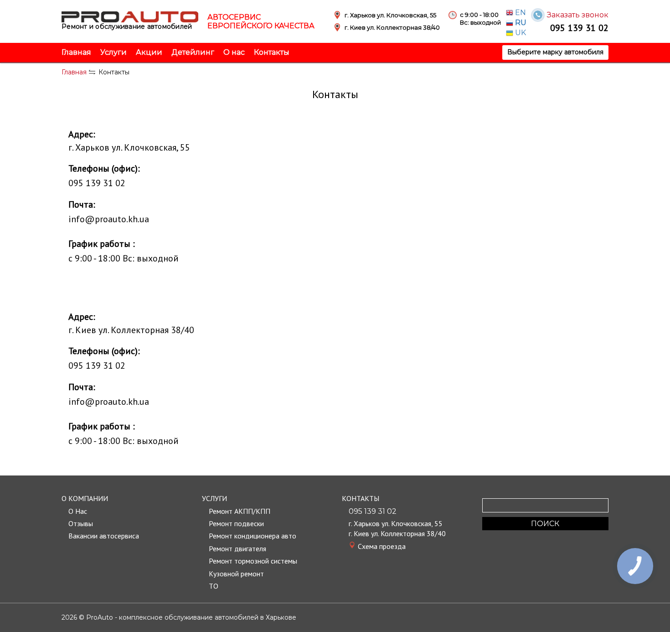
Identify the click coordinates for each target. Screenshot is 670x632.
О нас (234, 52)
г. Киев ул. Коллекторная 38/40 (397, 533)
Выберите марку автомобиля (555, 52)
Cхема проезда (382, 546)
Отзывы (80, 523)
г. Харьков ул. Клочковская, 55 (396, 523)
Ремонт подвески (236, 523)
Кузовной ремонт (236, 573)
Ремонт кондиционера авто (252, 535)
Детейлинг (192, 52)
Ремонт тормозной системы (253, 560)
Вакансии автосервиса (103, 535)
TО (213, 585)
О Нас (77, 511)
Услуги (113, 52)
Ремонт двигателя (237, 548)
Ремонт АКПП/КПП (239, 511)
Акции (149, 52)
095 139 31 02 (579, 27)
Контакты (271, 52)
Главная (76, 52)
